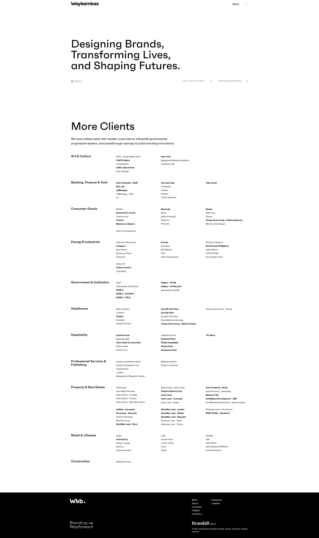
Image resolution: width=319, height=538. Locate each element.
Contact (196, 514)
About (195, 503)
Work (194, 500)
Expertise (197, 507)
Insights (196, 510)
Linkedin (215, 503)
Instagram (216, 500)
